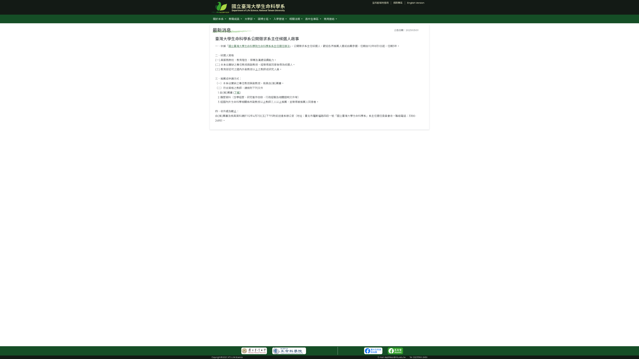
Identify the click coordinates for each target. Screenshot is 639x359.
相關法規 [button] (295, 19)
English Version (415, 2)
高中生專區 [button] (312, 19)
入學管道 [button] (279, 19)
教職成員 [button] (234, 19)
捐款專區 (398, 2)
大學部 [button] (249, 19)
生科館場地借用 (380, 2)
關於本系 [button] (218, 19)
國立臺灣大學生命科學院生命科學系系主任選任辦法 (259, 46)
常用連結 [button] (329, 19)
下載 (237, 92)
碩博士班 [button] (263, 19)
